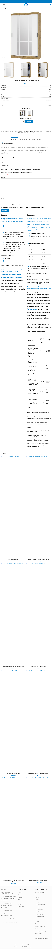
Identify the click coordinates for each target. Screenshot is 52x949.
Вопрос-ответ (21, 906)
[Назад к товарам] (48, 9)
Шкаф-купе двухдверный (32, 131)
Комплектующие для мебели (41, 938)
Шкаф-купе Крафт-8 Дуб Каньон (38, 666)
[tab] (14, 139)
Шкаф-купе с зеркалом (29, 132)
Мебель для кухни (39, 928)
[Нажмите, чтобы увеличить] (3, 58)
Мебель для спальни (39, 892)
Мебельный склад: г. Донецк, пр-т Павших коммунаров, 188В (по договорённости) (8, 898)
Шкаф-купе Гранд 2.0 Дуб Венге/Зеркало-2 (38, 773)
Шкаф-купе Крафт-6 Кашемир (13, 773)
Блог (19, 899)
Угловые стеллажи (40, 919)
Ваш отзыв (3, 177)
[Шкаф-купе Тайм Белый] (13, 507)
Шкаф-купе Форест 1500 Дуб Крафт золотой (13, 666)
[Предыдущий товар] (47, 9)
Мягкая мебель (38, 933)
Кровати (37, 894)
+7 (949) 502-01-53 (7, 910)
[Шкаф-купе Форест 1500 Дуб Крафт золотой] (13, 614)
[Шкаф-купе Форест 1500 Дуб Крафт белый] (38, 507)
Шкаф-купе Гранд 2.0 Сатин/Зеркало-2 (38, 880)
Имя (2, 193)
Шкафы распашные (40, 904)
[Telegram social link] (28, 1)
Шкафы (7, 9)
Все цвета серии (26, 108)
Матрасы (37, 897)
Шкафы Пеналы (39, 909)
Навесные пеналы (40, 914)
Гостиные (37, 921)
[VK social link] (26, 1)
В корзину (29, 121)
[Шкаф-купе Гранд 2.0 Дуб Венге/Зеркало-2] (38, 721)
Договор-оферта (26, 944)
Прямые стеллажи (40, 916)
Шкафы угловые (39, 907)
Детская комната (39, 923)
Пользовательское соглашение (37, 944)
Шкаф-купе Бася (22, 131)
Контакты (20, 904)
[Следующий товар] (50, 9)
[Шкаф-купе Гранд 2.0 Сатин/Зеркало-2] (38, 828)
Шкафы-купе (13, 9)
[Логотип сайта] (26, 4)
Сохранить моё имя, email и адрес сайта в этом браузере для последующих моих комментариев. (24, 204)
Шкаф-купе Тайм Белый (13, 559)
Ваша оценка (4, 175)
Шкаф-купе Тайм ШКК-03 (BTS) (11, 131)
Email (2, 198)
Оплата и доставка (22, 894)
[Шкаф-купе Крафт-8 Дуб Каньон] (38, 614)
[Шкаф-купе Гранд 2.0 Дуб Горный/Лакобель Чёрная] (13, 828)
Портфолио (20, 897)
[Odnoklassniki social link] (24, 1)
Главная (3, 9)
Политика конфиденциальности (15, 944)
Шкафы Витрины (40, 911)
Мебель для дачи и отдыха (41, 931)
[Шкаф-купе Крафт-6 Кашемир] (13, 721)
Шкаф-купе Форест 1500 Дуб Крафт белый (38, 559)
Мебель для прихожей (40, 926)
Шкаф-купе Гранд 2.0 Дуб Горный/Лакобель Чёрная (13, 881)
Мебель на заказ (22, 902)
